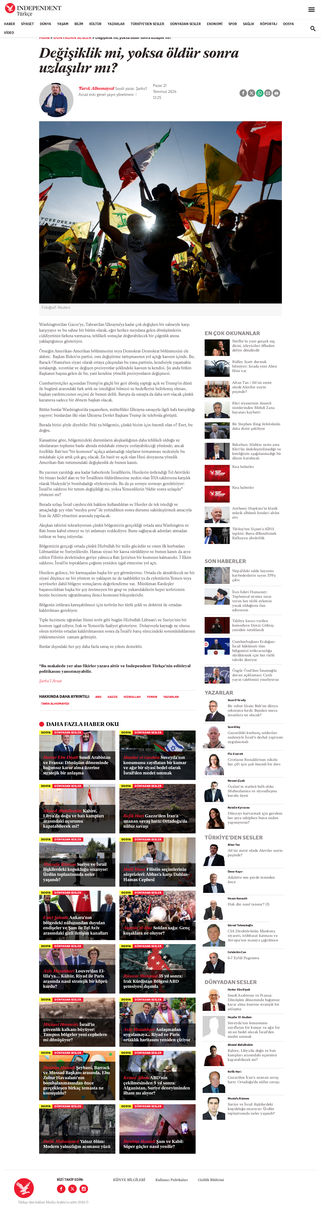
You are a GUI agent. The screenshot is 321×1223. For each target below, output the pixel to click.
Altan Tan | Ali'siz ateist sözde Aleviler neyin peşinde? (252, 387)
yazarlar (171, 697)
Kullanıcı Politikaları (171, 1180)
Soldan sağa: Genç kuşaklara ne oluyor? (156, 930)
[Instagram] (83, 1189)
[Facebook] (61, 1189)
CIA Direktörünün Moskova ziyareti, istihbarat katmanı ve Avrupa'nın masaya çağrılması (253, 936)
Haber (9, 24)
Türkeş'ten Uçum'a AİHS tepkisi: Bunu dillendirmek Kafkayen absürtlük (254, 533)
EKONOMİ (214, 24)
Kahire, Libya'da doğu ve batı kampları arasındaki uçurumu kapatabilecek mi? (73, 819)
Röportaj (268, 24)
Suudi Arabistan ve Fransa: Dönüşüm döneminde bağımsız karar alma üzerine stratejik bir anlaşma (77, 765)
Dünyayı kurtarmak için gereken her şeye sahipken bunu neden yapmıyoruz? (255, 818)
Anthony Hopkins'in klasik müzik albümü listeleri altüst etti (255, 513)
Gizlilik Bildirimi (211, 1180)
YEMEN (152, 697)
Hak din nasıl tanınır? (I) (249, 904)
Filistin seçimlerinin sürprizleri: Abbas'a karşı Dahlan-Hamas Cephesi (156, 875)
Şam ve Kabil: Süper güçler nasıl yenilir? (153, 1144)
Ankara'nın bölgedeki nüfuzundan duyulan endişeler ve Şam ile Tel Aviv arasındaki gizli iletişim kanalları (75, 925)
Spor (232, 24)
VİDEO (9, 33)
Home (44, 38)
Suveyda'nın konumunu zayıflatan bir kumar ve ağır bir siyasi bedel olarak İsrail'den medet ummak (154, 765)
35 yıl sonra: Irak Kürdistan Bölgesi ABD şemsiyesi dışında (153, 981)
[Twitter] (72, 1189)
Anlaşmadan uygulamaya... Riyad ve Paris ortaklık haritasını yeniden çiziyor (156, 1035)
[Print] (276, 93)
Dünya (45, 24)
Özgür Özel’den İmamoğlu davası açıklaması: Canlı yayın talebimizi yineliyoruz (255, 675)
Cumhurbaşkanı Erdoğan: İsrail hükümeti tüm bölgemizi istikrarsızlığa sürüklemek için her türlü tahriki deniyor (253, 651)
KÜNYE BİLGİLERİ (129, 1180)
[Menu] (311, 10)
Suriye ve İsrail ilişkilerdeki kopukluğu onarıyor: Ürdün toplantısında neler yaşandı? (75, 872)
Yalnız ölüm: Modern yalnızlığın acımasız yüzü (76, 1144)
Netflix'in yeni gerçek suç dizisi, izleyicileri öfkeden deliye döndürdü (253, 346)
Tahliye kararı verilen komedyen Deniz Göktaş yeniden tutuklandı (253, 625)
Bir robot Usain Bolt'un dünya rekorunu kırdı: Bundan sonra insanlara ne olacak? (253, 710)
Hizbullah (132, 697)
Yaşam (62, 24)
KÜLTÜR (95, 24)
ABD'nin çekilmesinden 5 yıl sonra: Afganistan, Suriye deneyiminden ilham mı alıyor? (156, 1085)
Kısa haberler (243, 467)
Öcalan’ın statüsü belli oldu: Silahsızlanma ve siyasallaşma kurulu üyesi (252, 791)
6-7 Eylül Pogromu (243, 958)
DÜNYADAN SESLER (185, 24)
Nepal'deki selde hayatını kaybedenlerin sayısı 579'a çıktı (254, 575)
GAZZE (113, 697)
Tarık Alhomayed (96, 89)
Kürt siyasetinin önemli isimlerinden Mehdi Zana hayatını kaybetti (253, 408)
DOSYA (288, 24)
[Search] (313, 28)
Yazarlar (116, 24)
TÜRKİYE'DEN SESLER (147, 24)
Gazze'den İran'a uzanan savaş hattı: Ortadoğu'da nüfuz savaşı (155, 821)
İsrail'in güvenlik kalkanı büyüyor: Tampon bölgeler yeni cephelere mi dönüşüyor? (75, 1032)
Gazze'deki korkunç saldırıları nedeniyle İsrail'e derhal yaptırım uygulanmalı (255, 737)
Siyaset (27, 24)
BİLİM (78, 24)
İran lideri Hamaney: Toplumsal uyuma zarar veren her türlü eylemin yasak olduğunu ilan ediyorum (252, 601)
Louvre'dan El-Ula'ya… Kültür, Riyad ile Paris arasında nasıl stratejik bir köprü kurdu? (75, 979)
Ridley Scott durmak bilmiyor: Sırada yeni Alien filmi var (254, 366)
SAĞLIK (248, 24)
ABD (98, 697)
